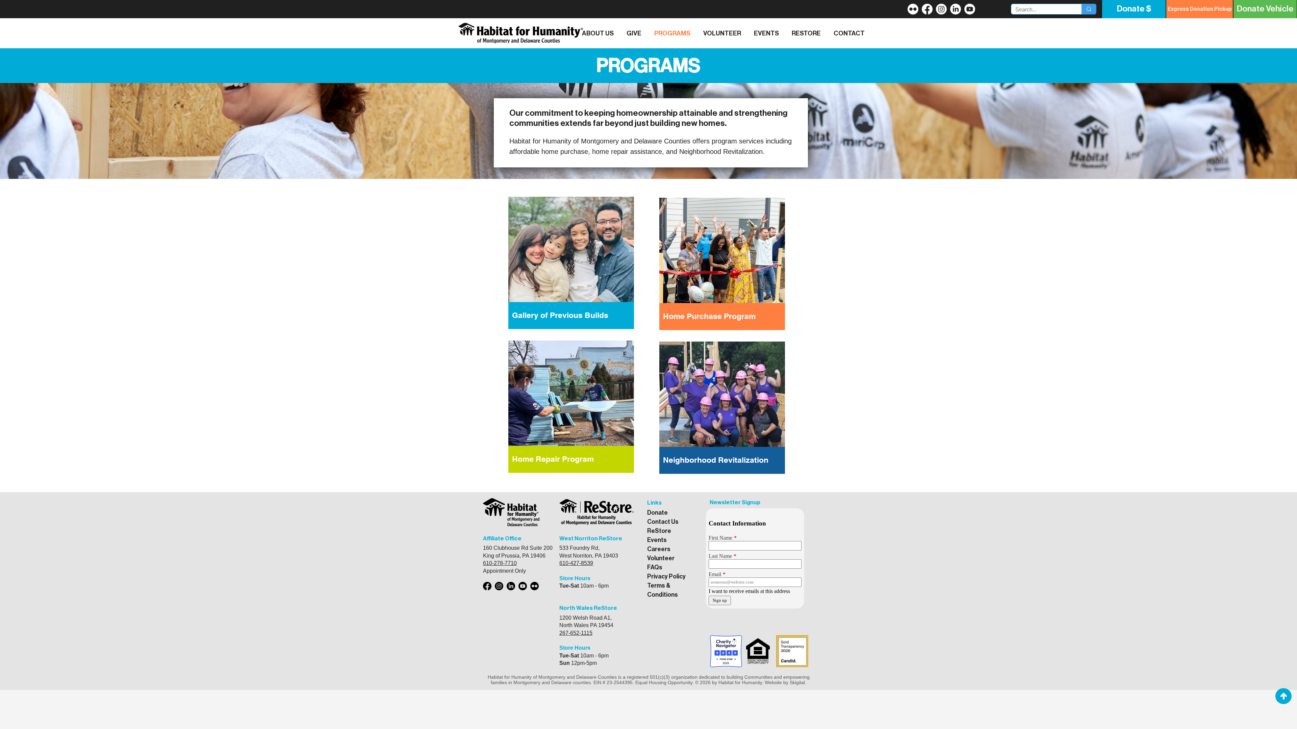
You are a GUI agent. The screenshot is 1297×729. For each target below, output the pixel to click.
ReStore (659, 531)
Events (657, 540)
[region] (571, 264)
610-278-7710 (500, 563)
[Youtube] (522, 586)
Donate (657, 512)
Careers (658, 549)
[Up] (1283, 696)
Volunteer (661, 558)
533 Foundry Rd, (579, 548)
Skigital (797, 682)
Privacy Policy (666, 576)
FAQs (654, 567)
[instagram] (941, 9)
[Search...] (1089, 9)
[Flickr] (913, 9)
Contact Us (663, 521)
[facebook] (927, 9)
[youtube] (955, 9)
